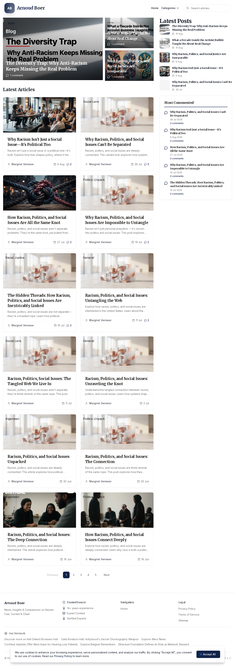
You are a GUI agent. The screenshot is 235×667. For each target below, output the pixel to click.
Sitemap (183, 620)
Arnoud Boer (14, 603)
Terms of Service (188, 614)
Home (154, 8)
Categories (168, 8)
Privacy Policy (187, 608)
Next (107, 574)
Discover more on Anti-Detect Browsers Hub (31, 639)
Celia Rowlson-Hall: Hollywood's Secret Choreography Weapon (100, 639)
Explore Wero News (154, 639)
